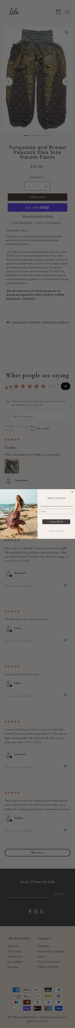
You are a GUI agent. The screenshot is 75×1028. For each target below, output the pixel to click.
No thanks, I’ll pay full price (56, 531)
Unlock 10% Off (56, 521)
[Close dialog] (72, 492)
